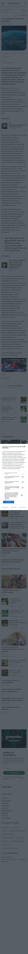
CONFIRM (8, 502)
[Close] (25, 446)
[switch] (22, 477)
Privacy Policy (22, 507)
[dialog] (14, 477)
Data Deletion (5, 507)
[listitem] (14, 473)
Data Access (14, 507)
